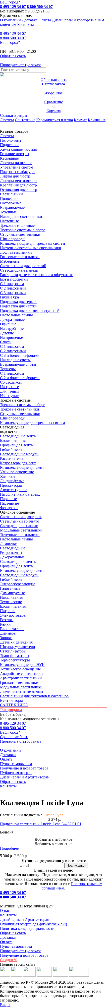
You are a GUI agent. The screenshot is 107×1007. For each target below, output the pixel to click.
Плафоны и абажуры (17, 172)
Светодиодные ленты (18, 436)
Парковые (8, 499)
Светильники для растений (23, 266)
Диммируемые (12, 593)
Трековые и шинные (17, 225)
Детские (7, 333)
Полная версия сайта (17, 964)
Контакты (25, 24)
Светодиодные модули (19, 454)
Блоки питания (13, 440)
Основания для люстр (18, 189)
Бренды (20, 115)
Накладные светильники (21, 216)
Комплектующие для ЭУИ (22, 664)
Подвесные (9, 145)
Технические (11, 602)
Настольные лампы (16, 539)
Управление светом (16, 167)
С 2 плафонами (13, 288)
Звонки (6, 638)
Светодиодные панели (19, 270)
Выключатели (12, 629)
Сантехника (25, 120)
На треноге (9, 387)
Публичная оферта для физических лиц (33, 924)
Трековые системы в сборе (22, 230)
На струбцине (12, 328)
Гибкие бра (9, 297)
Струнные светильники (20, 234)
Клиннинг (97, 120)
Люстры (7, 120)
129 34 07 (13, 33)
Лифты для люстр (15, 176)
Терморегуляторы (15, 660)
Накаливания (11, 597)
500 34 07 (13, 38)
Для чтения (9, 391)
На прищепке (11, 337)
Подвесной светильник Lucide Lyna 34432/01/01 (40, 824)
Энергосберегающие (17, 584)
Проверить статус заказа (20, 951)
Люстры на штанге (16, 163)
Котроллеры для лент (18, 463)
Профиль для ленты (17, 445)
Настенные (9, 221)
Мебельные (9, 261)
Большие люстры (14, 154)
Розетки (6, 620)
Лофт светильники (16, 252)
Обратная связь (13, 781)
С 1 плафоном (12, 284)
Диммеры (8, 633)
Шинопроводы (12, 239)
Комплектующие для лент (22, 467)
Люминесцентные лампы (21, 691)
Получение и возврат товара (24, 768)
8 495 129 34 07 (13, 6)
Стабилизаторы (13, 651)
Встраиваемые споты (18, 364)
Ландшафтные (12, 481)
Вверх (5, 1005)
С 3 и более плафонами (20, 355)
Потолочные (10, 140)
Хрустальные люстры (18, 149)
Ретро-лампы (11, 552)
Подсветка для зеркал (18, 301)
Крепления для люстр (18, 185)
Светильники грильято (19, 521)
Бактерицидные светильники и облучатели (36, 275)
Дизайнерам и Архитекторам (25, 777)
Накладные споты (15, 360)
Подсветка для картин (19, 306)
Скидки (6, 115)
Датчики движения (16, 642)
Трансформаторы (14, 655)
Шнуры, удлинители (17, 647)
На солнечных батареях (20, 494)
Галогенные (10, 588)
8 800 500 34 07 (40, 6)
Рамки (5, 624)
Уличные (7, 476)
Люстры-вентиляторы (18, 180)
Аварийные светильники (21, 673)
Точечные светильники (20, 535)
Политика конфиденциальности (27, 928)
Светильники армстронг (21, 517)
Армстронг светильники (21, 678)
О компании (10, 20)
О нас (5, 910)
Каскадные (9, 158)
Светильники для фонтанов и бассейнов (34, 696)
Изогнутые (9, 396)
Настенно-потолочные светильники (30, 248)
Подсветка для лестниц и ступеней (29, 310)
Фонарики (9, 508)
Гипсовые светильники (20, 257)
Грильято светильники (19, 682)
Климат (80, 120)
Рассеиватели (11, 458)
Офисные (8, 324)
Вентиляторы (11, 700)
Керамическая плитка (54, 120)
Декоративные (12, 319)
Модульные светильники (21, 530)
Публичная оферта (16, 772)
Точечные (8, 212)
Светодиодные (12, 548)
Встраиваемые (12, 207)
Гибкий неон (11, 449)
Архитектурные (13, 490)
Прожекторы (11, 485)
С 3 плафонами (13, 293)
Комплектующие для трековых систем (32, 243)
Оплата (45, 20)
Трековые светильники (19, 409)
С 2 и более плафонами (20, 378)
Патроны (7, 611)
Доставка (30, 20)
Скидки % (8, 960)
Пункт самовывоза (16, 764)
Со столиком (11, 382)
